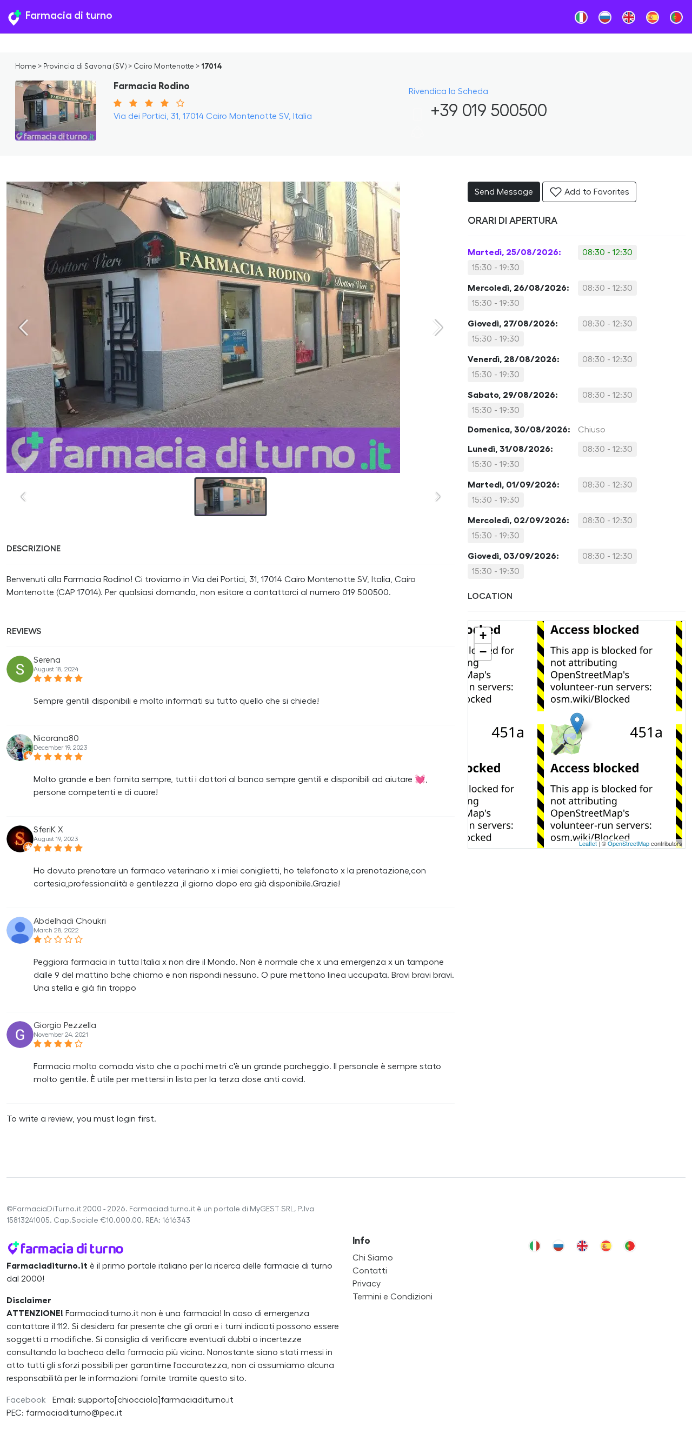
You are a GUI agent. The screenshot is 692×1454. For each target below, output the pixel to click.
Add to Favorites (595, 192)
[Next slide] (437, 327)
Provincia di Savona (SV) (85, 66)
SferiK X (48, 829)
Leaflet (588, 843)
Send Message (504, 192)
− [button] (483, 651)
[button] (417, 136)
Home (25, 66)
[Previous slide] (23, 327)
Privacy (366, 1283)
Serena (47, 660)
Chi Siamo (372, 1257)
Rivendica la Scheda (448, 91)
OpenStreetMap (628, 843)
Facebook (26, 1400)
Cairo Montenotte (164, 66)
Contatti (369, 1270)
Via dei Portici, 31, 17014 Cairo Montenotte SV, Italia (213, 116)
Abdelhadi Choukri (70, 921)
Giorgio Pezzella (65, 1025)
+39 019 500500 (486, 110)
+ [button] (483, 635)
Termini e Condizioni (392, 1296)
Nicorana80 (56, 738)
